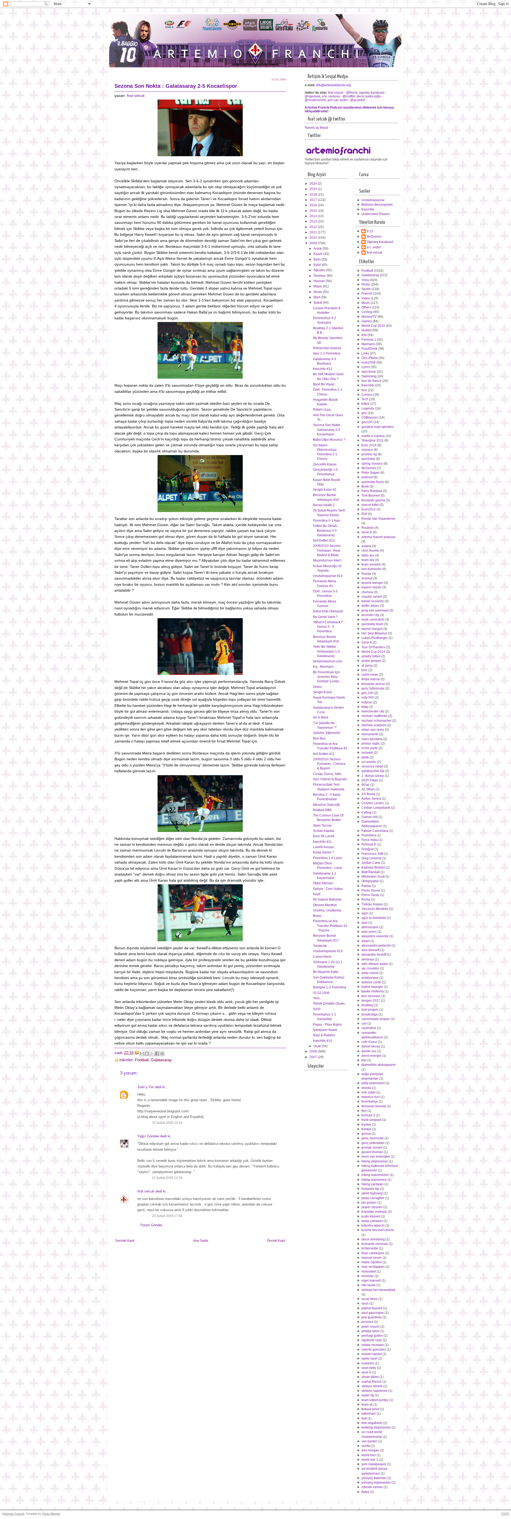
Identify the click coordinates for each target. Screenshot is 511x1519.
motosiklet (368, 1271)
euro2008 (368, 362)
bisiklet (366, 330)
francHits (367, 209)
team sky (367, 560)
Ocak (318, 1046)
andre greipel (371, 661)
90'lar (365, 785)
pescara (367, 1322)
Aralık (318, 248)
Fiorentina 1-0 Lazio (327, 858)
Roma (365, 899)
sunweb (367, 752)
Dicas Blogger (51, 1513)
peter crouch (370, 1326)
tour (364, 390)
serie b (366, 1372)
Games (366, 321)
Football (142, 1060)
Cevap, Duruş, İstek (327, 774)
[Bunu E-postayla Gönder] (142, 1053)
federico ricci (370, 1097)
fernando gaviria (373, 500)
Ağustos (320, 270)
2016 (314, 205)
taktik (365, 757)
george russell (371, 1147)
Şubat (318, 302)
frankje (366, 1129)
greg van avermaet (375, 610)
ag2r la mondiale (373, 918)
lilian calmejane (372, 1253)
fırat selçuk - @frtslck (342, 92)
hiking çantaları (372, 1184)
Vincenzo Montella (374, 909)
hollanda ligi (370, 1189)
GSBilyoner (369, 417)
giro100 (367, 422)
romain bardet (371, 1354)
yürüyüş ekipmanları (376, 1482)
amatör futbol (370, 656)
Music (365, 303)
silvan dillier (370, 1377)
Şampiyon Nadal (325, 1030)
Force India (369, 840)
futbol (365, 404)
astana (366, 546)
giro (364, 413)
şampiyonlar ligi (372, 771)
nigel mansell (371, 1280)
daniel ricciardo (372, 601)
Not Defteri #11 (324, 754)
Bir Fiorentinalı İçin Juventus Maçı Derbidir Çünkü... (327, 676)
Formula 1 (368, 339)
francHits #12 (322, 369)
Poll (364, 514)
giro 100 (367, 693)
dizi (363, 1060)
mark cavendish (372, 619)
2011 (314, 232)
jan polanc (369, 1202)
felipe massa (370, 679)
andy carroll (369, 973)
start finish (368, 372)
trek (364, 1418)
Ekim (318, 259)
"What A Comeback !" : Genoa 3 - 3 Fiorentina (329, 626)
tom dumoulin (371, 569)
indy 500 (367, 697)
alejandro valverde (375, 936)
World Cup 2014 (373, 652)
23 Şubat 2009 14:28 (167, 1178)
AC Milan (368, 789)
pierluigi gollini (372, 1336)
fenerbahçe (369, 1101)
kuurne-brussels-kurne (377, 1230)
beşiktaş (367, 1005)
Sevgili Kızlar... (323, 692)
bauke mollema (372, 991)
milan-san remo (372, 730)
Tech (364, 399)
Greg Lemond (371, 858)
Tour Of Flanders (373, 647)
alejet (365, 941)
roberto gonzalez (373, 1349)
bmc (364, 670)
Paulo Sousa (370, 890)
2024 (314, 183)
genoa (366, 1134)
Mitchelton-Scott (373, 876)
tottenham (368, 1413)
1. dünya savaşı (372, 776)
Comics (366, 395)
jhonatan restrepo (374, 1211)
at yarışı (367, 665)
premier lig (369, 454)
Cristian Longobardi (375, 808)
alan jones (369, 932)
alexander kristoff (373, 954)
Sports (366, 289)
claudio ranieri (371, 596)
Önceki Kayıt (276, 1241)
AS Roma (368, 794)
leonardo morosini (374, 1244)
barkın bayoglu (372, 987)
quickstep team (372, 624)
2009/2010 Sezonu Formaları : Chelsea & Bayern (329, 763)
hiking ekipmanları (374, 1161)
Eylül (318, 265)
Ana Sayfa (200, 1241)
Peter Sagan (370, 472)
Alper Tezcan (322, 825)
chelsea (367, 592)
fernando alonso (373, 684)
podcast (367, 477)
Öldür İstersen (323, 883)
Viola (365, 280)
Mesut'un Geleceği (326, 805)
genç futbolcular (373, 688)
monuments (369, 734)
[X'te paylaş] (152, 1053)
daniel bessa (370, 1046)
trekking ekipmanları (376, 1427)
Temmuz (320, 276)
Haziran (320, 281)
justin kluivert (370, 1216)
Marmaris (368, 344)
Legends (367, 408)
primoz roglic (370, 743)
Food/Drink (369, 348)
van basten (369, 1441)
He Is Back (320, 717)
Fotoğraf (367, 849)
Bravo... (318, 916)
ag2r (364, 913)
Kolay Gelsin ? (323, 852)
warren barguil (371, 629)
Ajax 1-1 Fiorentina (326, 353)
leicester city (370, 615)
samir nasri (369, 1358)
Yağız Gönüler (148, 1136)
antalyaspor (369, 978)
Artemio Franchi (14, 1513)
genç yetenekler (373, 1143)
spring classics (372, 463)
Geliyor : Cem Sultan (328, 889)
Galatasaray (161, 1060)
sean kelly (368, 1368)
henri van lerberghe (375, 1156)
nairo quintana (371, 739)
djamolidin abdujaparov (378, 1065)
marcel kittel (370, 505)
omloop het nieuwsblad (378, 1290)
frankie (366, 1124)
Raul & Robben (324, 1035)
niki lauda (368, 1285)
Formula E (368, 844)
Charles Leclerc (372, 803)
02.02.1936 (321, 993)
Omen (317, 687)
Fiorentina (368, 835)
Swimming (369, 376)
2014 (314, 216)
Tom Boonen (370, 495)
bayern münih (371, 587)
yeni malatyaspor (373, 1464)
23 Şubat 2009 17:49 (167, 1216)
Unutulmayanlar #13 (328, 951)
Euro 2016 (369, 445)
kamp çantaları (372, 1221)
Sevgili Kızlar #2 (324, 490)
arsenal (366, 578)
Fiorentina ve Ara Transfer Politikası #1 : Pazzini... (330, 925)
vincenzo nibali (372, 766)
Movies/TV (369, 317)
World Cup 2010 (373, 326)
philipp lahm (370, 1331)
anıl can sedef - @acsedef (346, 100)
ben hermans (371, 996)
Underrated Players (375, 214)
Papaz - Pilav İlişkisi (327, 1024)
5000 (316, 1009)
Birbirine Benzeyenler (377, 205)
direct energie (371, 1056)
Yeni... (317, 998)
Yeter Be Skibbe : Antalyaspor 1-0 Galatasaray (326, 651)
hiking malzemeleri (375, 1175)
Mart (317, 297)
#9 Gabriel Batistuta (327, 899)
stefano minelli (371, 1386)
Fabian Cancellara (374, 831)
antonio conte (371, 982)
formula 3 (368, 1115)
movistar (367, 1276)
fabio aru (367, 555)
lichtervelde (369, 1248)
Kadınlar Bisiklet (373, 867)
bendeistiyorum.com (327, 661)
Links (365, 353)
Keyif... (318, 894)
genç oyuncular (372, 1138)
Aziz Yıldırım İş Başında (330, 779)
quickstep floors (372, 482)
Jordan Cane (370, 863)
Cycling (366, 312)
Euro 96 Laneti (323, 836)
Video (365, 298)
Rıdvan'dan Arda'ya (327, 348)
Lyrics (365, 367)
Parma (366, 886)
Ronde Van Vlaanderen (378, 519)
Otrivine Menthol (325, 905)
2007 (314, 1057)
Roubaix (367, 528)
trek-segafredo (371, 1423)
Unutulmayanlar (373, 200)
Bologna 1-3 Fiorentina (329, 987)
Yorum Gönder (151, 1225)
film (363, 1111)
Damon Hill (369, 817)
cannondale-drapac (375, 1019)
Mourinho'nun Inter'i (327, 560)
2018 (314, 194)
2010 (314, 238)
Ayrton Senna (371, 798)
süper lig (367, 1395)
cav (363, 1023)
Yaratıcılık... (321, 946)
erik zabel (368, 1092)
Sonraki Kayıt (124, 1241)
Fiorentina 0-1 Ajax (326, 520)
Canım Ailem (322, 957)
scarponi (367, 1363)
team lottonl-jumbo (374, 1400)
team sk (367, 1404)
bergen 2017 (370, 1000)
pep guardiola (371, 1317)
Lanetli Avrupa (323, 847)
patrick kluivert (371, 1308)
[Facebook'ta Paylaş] (157, 1053)
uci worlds (368, 762)
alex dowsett (370, 950)
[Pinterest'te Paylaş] (162, 1053)
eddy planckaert (373, 1083)
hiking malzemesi (374, 1180)
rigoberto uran (371, 1340)
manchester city (372, 711)
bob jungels (369, 1010)
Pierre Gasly (370, 895)
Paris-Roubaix (371, 491)
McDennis (374, 236)
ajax (364, 922)
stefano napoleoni (374, 1391)
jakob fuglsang (372, 1193)
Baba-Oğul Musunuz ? (329, 439)
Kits (364, 335)
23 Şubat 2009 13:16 (167, 1123)
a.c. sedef (374, 247)
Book (365, 486)
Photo (365, 284)
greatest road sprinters (377, 427)
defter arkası (370, 606)
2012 (314, 227)
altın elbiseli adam (374, 964)
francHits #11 (322, 842)
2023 (314, 189)
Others (366, 307)
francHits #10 (322, 1041)
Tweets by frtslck (316, 128)
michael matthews (374, 716)
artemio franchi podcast (378, 537)
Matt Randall (370, 872)
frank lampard (371, 1120)
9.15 (370, 231)
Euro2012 (368, 509)
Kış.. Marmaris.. (324, 666)
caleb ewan (369, 674)
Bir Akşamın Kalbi (325, 972)
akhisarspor (369, 927)
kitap (364, 707)
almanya (367, 959)
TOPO (505, 1513)
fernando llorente (373, 1106)
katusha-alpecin (373, 1225)
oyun (365, 1303)
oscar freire (369, 1299)
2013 (314, 221)
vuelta (365, 1446)
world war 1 (369, 1460)
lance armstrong (373, 1239)
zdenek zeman (372, 1487)
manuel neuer (371, 1258)
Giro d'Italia (369, 358)
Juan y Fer (145, 1087)
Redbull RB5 (322, 810)
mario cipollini (371, 1262)
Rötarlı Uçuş (322, 409)
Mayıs (318, 286)
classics (367, 450)
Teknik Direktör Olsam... (330, 1003)
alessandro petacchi (376, 945)
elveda (366, 1088)
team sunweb (371, 564)
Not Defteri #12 (324, 540)
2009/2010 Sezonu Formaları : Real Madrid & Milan (327, 550)
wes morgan (370, 1450)
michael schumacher (376, 721)
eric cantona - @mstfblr (338, 96)
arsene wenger (372, 583)
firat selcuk (136, 95)
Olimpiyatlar (370, 881)
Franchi (366, 293)
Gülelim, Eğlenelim (326, 733)
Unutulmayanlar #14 (328, 576)
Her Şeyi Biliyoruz (374, 633)
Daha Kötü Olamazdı (328, 611)
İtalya (365, 1492)
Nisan (318, 292)
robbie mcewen (372, 1345)
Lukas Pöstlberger (374, 638)
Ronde (366, 574)
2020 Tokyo (369, 780)
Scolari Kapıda (323, 831)
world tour (368, 1455)
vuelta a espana (373, 436)
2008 (314, 1051)
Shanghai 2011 (372, 440)
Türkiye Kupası (372, 904)
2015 (314, 211)
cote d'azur (369, 1042)
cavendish (368, 1028)
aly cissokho (370, 968)
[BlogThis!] (147, 1053)
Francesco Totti (372, 854)
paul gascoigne (372, 1313)
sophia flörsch (371, 1382)
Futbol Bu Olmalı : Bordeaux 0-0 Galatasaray (326, 530)
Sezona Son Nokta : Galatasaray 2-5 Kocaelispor (327, 429)
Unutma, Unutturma (327, 910)
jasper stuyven (371, 1207)
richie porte (369, 748)
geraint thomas (372, 1152)
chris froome (370, 550)
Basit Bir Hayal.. (324, 384)
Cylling (366, 812)
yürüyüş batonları (373, 1478)
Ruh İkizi (319, 738)
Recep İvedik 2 (324, 505)
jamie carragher (372, 1198)
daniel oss (368, 1051)
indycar (366, 702)
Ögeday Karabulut (380, 242)
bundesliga (369, 1014)
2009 (314, 243)
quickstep (368, 459)
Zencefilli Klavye (325, 464)
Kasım (318, 254)
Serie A (366, 532)
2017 (314, 200)
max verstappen (373, 1267)
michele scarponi (373, 725)
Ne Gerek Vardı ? (325, 617)
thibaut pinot (370, 1409)
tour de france (371, 381)
